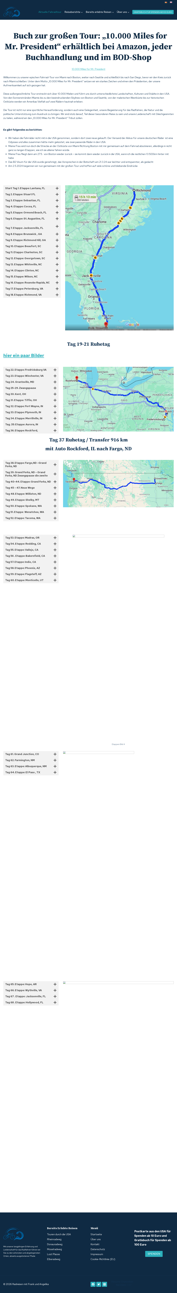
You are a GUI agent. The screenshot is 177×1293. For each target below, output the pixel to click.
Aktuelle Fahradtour (49, 12)
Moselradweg (54, 1249)
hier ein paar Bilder (23, 355)
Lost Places (53, 1254)
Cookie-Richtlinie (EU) (103, 1259)
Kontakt (95, 1244)
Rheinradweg (54, 1239)
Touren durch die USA (59, 1234)
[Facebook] (93, 1284)
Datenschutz (98, 1249)
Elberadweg (53, 1259)
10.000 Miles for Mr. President (88, 69)
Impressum (97, 1254)
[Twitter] (98, 1284)
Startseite (96, 1234)
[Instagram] (104, 1284)
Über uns (96, 1239)
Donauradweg (54, 1244)
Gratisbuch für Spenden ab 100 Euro (153, 12)
